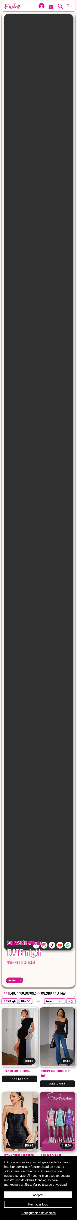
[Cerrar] (71, 1162)
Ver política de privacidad (50, 1184)
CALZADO (46, 993)
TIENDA (11, 993)
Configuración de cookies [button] (38, 1213)
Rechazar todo (38, 1204)
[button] (69, 6)
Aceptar (38, 1195)
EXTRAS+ (61, 993)
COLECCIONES (28, 993)
